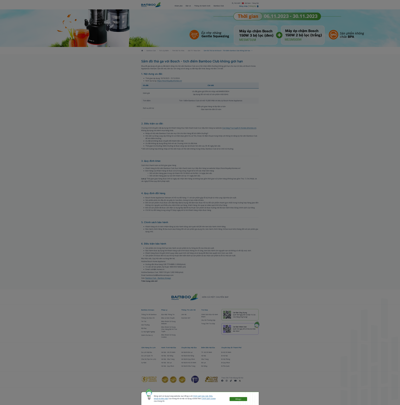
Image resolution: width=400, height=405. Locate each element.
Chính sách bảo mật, (201, 396)
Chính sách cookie (209, 398)
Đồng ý (238, 399)
